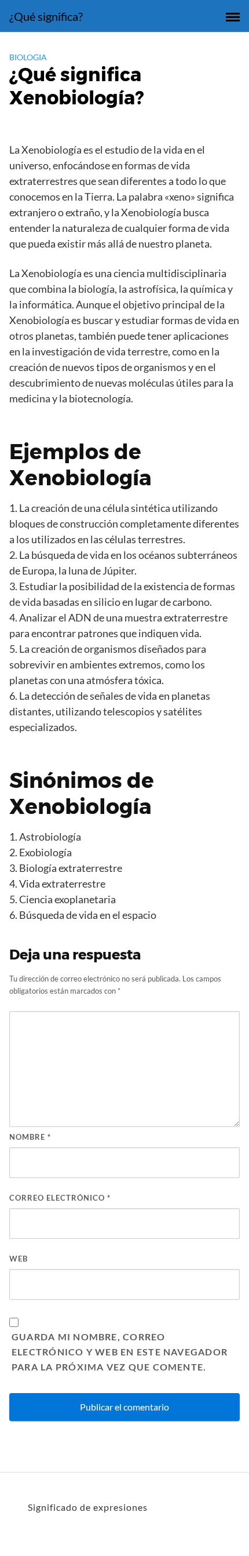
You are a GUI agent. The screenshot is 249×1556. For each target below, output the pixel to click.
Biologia (28, 57)
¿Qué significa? (46, 16)
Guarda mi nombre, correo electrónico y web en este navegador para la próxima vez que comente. (120, 1351)
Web (18, 1258)
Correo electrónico (60, 1197)
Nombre (30, 1136)
